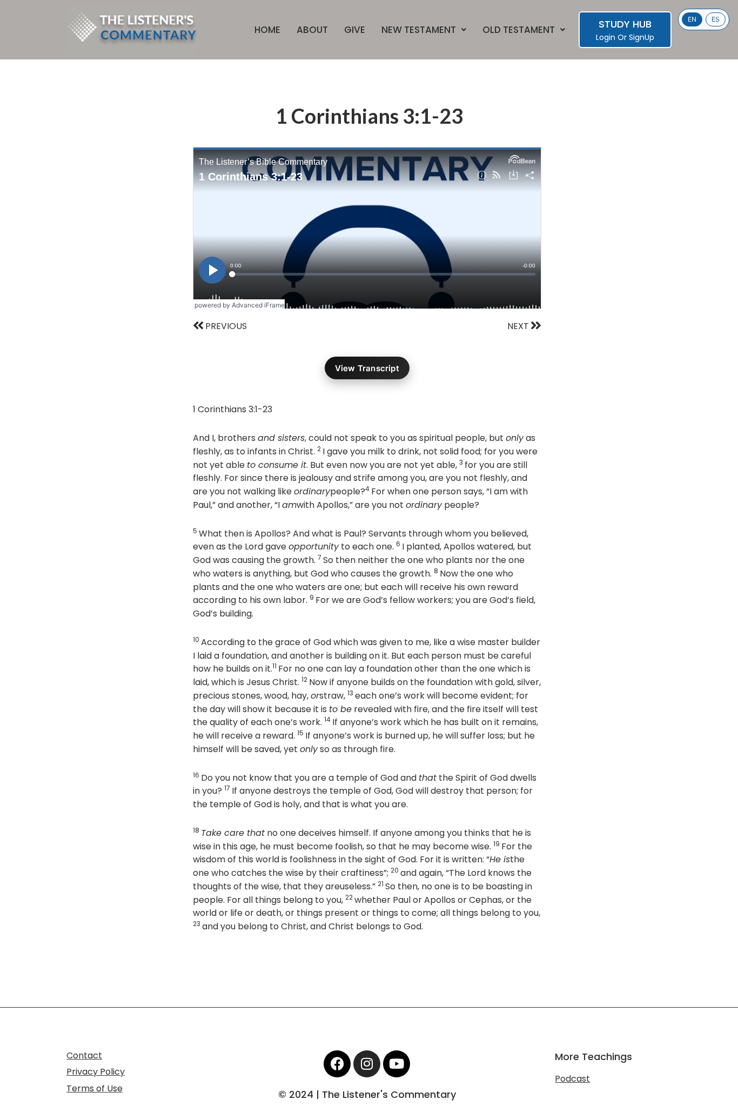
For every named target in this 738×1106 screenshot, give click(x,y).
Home (267, 30)
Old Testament (518, 30)
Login (605, 37)
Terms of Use (94, 1088)
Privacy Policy (95, 1071)
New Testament (418, 30)
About (312, 30)
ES (716, 19)
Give (354, 30)
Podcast (572, 1079)
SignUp (641, 37)
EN (692, 19)
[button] (423, 30)
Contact (84, 1055)
